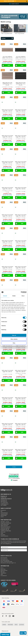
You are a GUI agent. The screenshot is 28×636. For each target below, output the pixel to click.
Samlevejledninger (4, 512)
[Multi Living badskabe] (19, 28)
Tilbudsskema (3, 573)
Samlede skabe (4, 515)
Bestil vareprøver (4, 570)
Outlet (2, 533)
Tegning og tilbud (4, 514)
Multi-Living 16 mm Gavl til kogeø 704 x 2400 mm (7, 371)
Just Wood (21, 624)
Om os (2, 567)
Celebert (4, 624)
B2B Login (3, 571)
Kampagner (3, 534)
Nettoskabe (10, 624)
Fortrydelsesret (4, 575)
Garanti (2, 516)
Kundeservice (3, 510)
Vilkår (2, 574)
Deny (14, 342)
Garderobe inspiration (5, 528)
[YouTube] (13, 616)
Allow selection (14, 339)
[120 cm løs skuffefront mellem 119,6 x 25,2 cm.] (7, 49)
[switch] (25, 322)
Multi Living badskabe (19, 33)
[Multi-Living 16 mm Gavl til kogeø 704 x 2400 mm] (20, 285)
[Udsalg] (14, 19)
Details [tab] (14, 295)
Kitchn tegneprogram (5, 524)
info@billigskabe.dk (4, 504)
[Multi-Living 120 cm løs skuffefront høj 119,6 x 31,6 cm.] (7, 75)
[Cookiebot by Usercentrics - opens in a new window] (21, 292)
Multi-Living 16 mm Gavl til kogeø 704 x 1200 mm (7, 110)
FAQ (1, 511)
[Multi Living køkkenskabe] (7, 28)
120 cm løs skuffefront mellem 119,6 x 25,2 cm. (7, 57)
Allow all (14, 335)
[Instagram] (10, 616)
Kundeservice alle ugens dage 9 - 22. (9, 562)
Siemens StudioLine (4, 536)
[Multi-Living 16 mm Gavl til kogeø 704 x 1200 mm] (7, 102)
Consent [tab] (5, 295)
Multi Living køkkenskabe (6, 33)
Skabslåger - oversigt (5, 521)
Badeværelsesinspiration (5, 526)
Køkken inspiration (4, 525)
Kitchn (16, 624)
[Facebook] (3, 616)
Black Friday (3, 569)
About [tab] (23, 295)
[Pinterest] (6, 616)
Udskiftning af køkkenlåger (6, 530)
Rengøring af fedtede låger (6, 523)
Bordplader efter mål (5, 529)
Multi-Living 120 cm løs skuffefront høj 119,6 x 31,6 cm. (7, 84)
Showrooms (3, 532)
